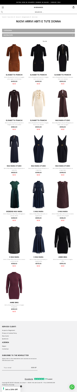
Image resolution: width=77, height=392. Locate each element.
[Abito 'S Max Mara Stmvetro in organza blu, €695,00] (38, 195)
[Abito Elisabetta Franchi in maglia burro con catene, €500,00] (38, 103)
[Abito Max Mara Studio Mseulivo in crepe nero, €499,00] (62, 149)
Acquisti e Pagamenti (8, 330)
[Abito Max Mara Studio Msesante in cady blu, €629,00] (14, 149)
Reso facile (5, 336)
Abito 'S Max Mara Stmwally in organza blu (38, 260)
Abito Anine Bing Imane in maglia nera (62, 260)
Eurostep (11, 384)
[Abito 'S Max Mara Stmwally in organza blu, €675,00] (38, 240)
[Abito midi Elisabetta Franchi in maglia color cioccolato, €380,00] (14, 103)
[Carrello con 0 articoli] (73, 7)
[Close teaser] (21, 386)
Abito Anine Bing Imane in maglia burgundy (14, 306)
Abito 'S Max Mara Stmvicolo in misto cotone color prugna (63, 214)
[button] (38, 35)
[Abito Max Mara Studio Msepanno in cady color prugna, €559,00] (62, 103)
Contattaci (5, 349)
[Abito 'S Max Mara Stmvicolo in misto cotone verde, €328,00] (14, 240)
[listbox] (57, 41)
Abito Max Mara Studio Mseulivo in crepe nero (63, 169)
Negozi (4, 346)
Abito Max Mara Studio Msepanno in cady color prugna (62, 123)
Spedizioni (5, 339)
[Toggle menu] (3, 7)
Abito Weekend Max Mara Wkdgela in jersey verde (14, 214)
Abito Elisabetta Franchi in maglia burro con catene (38, 123)
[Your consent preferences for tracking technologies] (3, 388)
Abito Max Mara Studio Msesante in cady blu (14, 169)
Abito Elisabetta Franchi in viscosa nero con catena (63, 78)
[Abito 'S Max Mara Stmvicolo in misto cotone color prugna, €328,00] (62, 195)
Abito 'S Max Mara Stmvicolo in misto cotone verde (14, 260)
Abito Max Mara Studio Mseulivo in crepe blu (38, 169)
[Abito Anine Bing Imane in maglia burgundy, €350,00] (14, 286)
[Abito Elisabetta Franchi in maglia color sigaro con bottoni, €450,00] (14, 58)
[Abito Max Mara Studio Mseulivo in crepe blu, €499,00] (38, 149)
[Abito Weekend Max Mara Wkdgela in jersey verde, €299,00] (14, 195)
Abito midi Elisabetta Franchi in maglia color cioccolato (14, 123)
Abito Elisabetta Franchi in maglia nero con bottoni (38, 78)
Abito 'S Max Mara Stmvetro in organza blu (38, 214)
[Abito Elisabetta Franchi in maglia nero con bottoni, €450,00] (38, 58)
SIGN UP (33, 367)
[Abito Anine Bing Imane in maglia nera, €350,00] (62, 240)
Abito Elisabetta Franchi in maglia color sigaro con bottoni (14, 78)
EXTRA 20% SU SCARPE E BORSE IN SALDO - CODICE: (38, 2)
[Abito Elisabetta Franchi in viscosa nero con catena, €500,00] (62, 58)
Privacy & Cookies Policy (9, 333)
